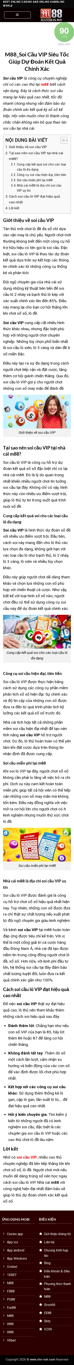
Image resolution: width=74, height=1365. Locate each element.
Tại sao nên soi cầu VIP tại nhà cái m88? (36, 156)
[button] (17, 15)
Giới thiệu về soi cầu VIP (28, 147)
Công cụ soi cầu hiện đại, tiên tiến (41, 175)
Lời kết (14, 208)
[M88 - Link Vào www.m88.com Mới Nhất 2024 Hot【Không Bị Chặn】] (51, 15)
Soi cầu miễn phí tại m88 (35, 180)
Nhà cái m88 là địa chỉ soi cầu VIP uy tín (39, 188)
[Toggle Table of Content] (62, 140)
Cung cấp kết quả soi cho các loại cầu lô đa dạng (41, 167)
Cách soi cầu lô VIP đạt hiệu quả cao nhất (34, 199)
